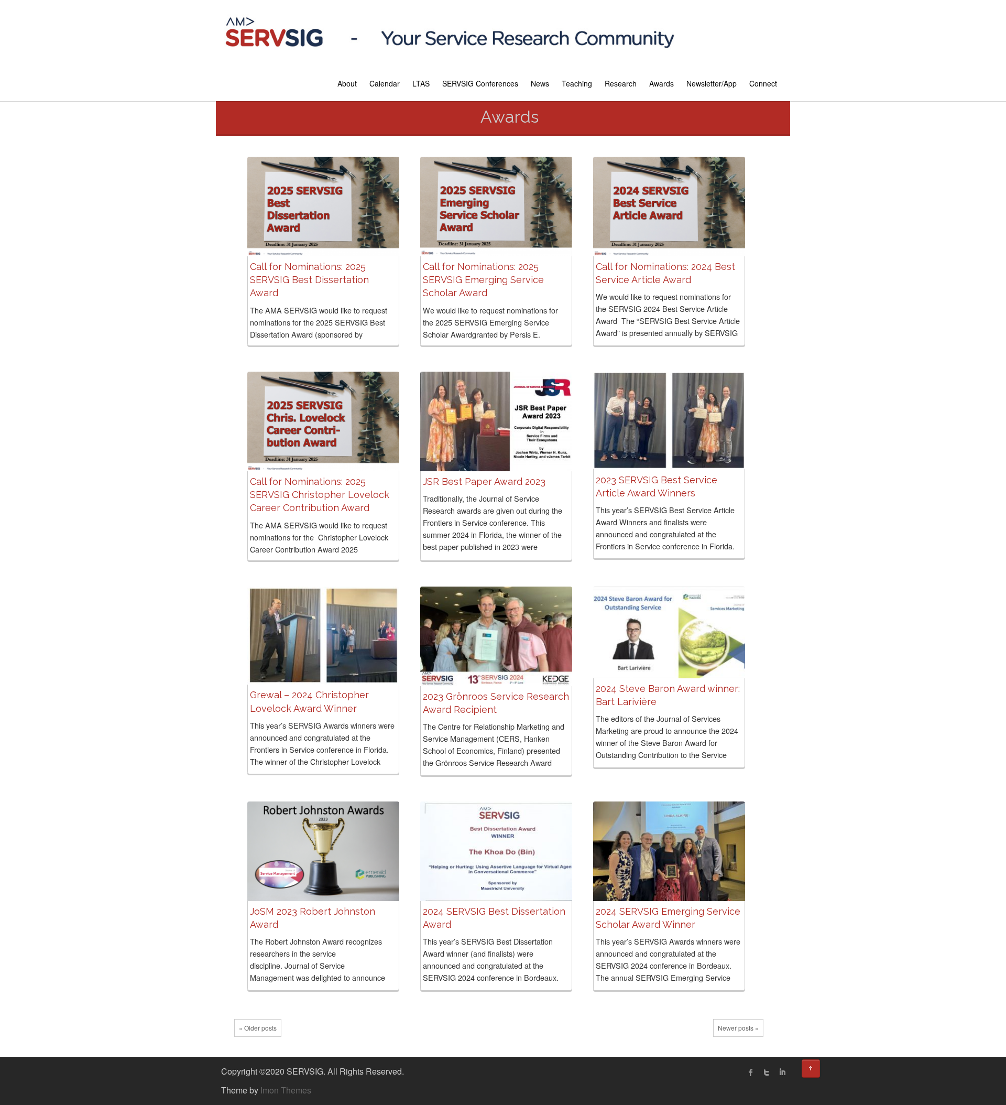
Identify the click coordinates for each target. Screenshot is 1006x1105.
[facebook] (751, 1072)
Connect (763, 83)
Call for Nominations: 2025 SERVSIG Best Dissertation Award (309, 279)
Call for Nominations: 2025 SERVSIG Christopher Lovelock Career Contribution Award (319, 494)
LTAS (421, 83)
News (540, 83)
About (347, 83)
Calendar (384, 83)
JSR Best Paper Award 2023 (484, 481)
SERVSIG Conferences (480, 83)
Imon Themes (285, 1090)
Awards (661, 83)
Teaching (577, 83)
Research (621, 83)
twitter (766, 1072)
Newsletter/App (711, 83)
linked (782, 1072)
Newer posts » (738, 1027)
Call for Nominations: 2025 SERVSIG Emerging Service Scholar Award (483, 279)
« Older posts (258, 1027)
